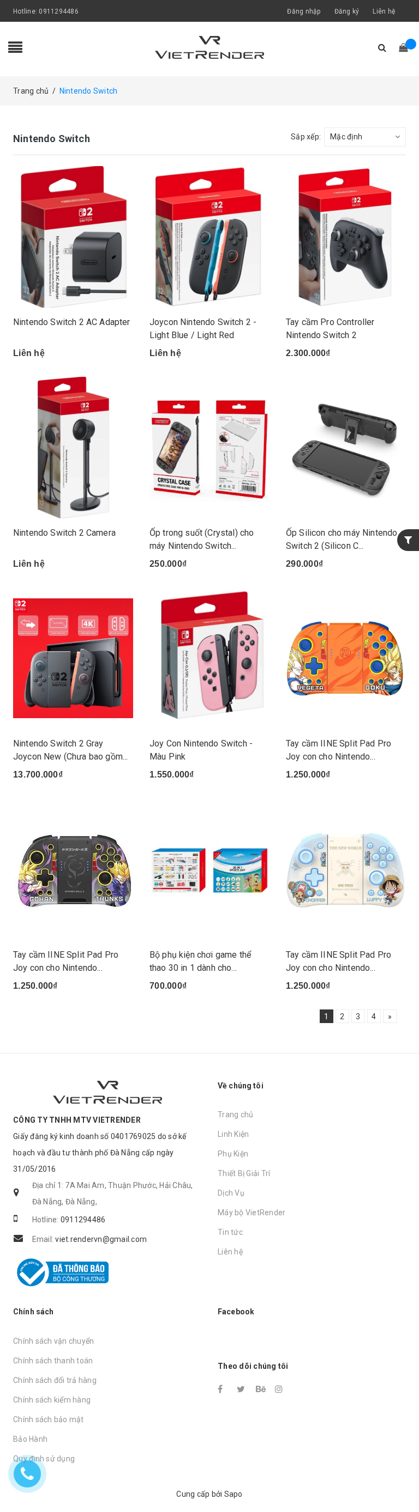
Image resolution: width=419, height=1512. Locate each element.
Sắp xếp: (306, 136)
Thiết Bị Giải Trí (244, 1173)
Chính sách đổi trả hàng (55, 1380)
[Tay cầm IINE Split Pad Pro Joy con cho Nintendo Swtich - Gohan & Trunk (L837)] (73, 869)
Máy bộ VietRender (251, 1212)
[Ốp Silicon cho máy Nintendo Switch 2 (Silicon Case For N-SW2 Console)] (346, 447)
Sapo (233, 1494)
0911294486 (59, 11)
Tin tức (230, 1232)
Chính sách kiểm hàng (52, 1399)
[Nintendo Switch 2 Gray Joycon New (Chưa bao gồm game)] (73, 658)
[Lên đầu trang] (400, 1479)
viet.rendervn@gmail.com (101, 1239)
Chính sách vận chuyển (53, 1341)
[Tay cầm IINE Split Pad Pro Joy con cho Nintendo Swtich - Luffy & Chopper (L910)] (346, 869)
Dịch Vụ (231, 1193)
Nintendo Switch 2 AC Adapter (71, 322)
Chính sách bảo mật (48, 1419)
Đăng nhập (303, 11)
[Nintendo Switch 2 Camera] (73, 447)
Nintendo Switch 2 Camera (64, 533)
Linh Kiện (233, 1134)
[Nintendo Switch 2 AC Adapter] (73, 237)
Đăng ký (347, 11)
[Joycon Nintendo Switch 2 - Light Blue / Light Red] (209, 237)
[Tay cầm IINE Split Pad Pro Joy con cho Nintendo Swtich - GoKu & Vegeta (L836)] (346, 658)
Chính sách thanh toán (53, 1360)
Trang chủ (235, 1114)
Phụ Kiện (233, 1153)
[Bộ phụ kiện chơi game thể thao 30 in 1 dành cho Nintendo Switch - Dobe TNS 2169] (209, 869)
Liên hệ (384, 11)
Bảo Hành (30, 1439)
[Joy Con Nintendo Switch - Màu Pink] (209, 658)
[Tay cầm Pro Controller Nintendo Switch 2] (346, 237)
